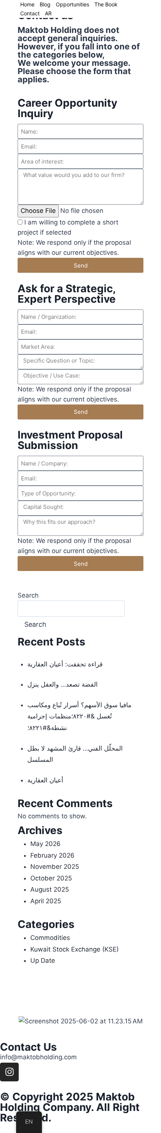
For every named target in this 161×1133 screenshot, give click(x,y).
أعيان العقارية (45, 780)
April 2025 (45, 901)
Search (28, 595)
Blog (45, 4)
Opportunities (72, 4)
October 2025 (51, 878)
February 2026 (52, 855)
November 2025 (54, 866)
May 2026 (45, 844)
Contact (30, 13)
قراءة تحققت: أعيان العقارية (65, 664)
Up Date (42, 960)
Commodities (50, 937)
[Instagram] (9, 1072)
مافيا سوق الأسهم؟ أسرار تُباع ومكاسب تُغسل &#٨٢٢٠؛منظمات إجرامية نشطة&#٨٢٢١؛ (79, 716)
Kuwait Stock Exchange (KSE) (74, 949)
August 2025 (49, 889)
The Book (106, 4)
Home (27, 4)
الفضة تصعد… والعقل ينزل (62, 684)
